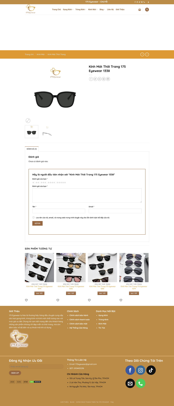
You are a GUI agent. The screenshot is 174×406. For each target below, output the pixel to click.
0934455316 (79, 368)
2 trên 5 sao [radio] (37, 182)
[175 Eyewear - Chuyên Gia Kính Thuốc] (37, 9)
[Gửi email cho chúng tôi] (142, 2)
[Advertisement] (87, 32)
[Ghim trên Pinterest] (104, 79)
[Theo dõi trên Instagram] (137, 2)
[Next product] (142, 54)
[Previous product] (147, 54)
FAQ (112, 402)
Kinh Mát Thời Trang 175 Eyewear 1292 (71, 287)
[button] (148, 2)
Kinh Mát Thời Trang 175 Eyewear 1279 (134, 287)
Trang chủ (29, 54)
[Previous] (29, 93)
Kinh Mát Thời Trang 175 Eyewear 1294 (39, 287)
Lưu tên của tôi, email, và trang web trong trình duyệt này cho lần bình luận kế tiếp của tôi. (73, 218)
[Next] (81, 93)
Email (91, 207)
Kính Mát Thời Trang (57, 54)
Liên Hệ (110, 9)
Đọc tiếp (39, 293)
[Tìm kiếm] (147, 10)
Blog (101, 9)
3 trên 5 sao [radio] (43, 182)
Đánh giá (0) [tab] (32, 149)
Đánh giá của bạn (40, 179)
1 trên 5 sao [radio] (33, 182)
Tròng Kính (80, 9)
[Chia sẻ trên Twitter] (95, 79)
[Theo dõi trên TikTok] (139, 2)
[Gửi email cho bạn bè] (99, 79)
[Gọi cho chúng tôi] (144, 2)
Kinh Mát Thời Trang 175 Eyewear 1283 (102, 287)
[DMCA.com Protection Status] (35, 382)
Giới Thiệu (120, 9)
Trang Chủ (56, 9)
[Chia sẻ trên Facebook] (91, 79)
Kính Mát (92, 9)
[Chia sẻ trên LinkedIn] (108, 79)
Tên (34, 207)
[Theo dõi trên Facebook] (135, 2)
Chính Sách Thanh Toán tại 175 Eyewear (92, 402)
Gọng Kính (67, 9)
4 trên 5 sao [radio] (51, 182)
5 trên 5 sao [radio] (61, 182)
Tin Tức (101, 328)
